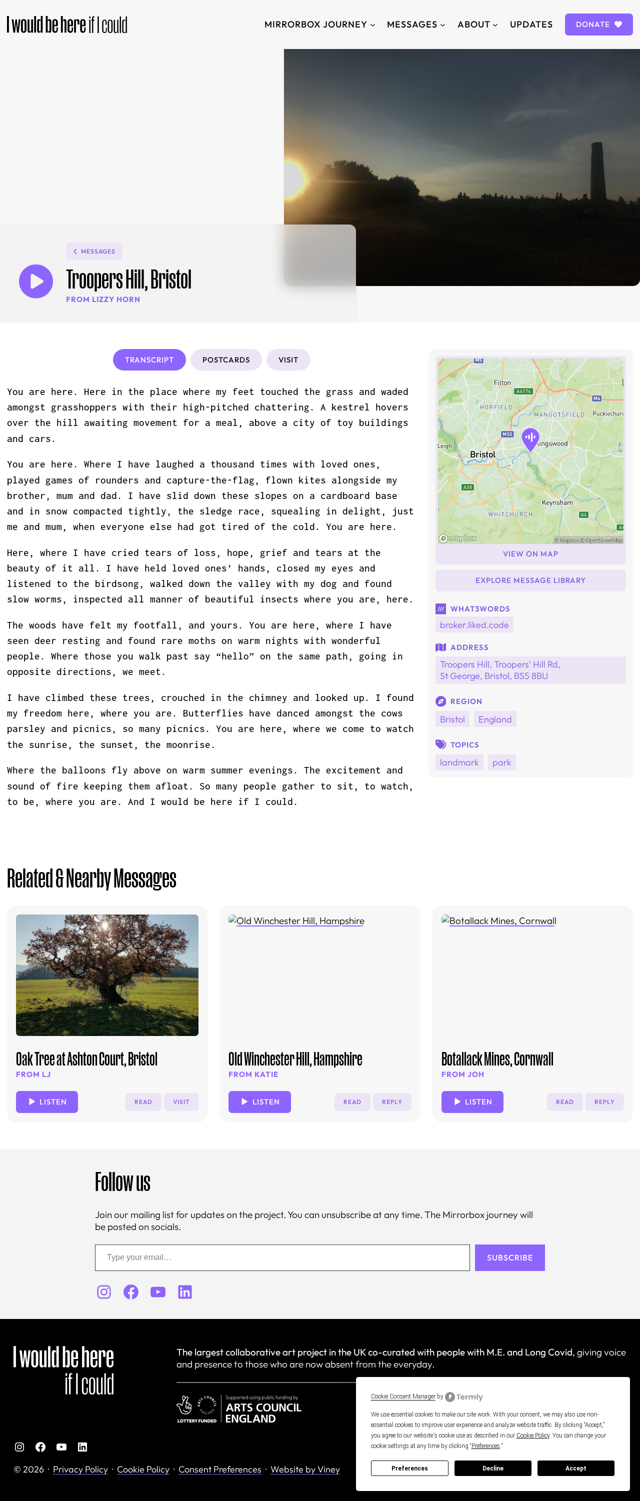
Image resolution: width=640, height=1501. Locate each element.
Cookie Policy (143, 1469)
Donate (594, 24)
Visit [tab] (288, 359)
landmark (459, 762)
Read (143, 1102)
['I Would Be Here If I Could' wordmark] (67, 24)
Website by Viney (305, 1469)
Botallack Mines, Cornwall (498, 1058)
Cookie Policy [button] (533, 1435)
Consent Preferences (220, 1469)
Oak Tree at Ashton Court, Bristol (87, 1058)
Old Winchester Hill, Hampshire (295, 1058)
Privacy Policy (80, 1469)
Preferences (410, 1468)
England (495, 719)
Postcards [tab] (226, 359)
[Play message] (36, 281)
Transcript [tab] (149, 359)
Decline (493, 1468)
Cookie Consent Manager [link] (403, 1396)
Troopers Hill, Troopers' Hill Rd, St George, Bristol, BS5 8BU (500, 670)
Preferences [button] (486, 1446)
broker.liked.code (474, 624)
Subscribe (510, 1257)
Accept (576, 1468)
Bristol (452, 719)
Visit (181, 1102)
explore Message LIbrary (531, 580)
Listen (53, 1101)
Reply (392, 1102)
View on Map (530, 553)
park (502, 762)
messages (98, 251)
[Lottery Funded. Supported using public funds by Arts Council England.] (239, 1409)
